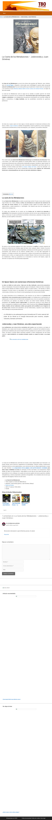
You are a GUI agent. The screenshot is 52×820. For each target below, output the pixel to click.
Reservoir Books (9, 485)
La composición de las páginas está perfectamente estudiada (29, 468)
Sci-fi (5, 510)
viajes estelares (14, 125)
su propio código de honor (29, 166)
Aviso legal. (43, 818)
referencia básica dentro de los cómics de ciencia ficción (28, 88)
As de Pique (10, 85)
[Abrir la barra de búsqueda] (50, 12)
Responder (6, 534)
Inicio (1, 17)
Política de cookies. (36, 818)
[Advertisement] (26, 72)
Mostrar (11, 194)
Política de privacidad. (26, 818)
